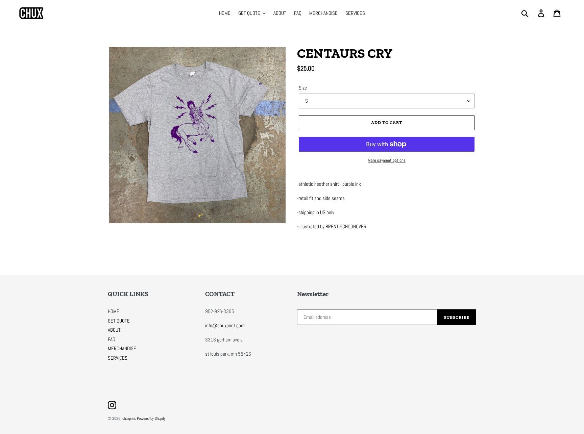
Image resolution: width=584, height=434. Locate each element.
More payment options (387, 160)
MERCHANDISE (122, 348)
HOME (113, 311)
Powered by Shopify (151, 418)
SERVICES (117, 358)
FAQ (111, 339)
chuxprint (129, 418)
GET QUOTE (119, 320)
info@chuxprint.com (225, 325)
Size (303, 87)
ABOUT (114, 330)
